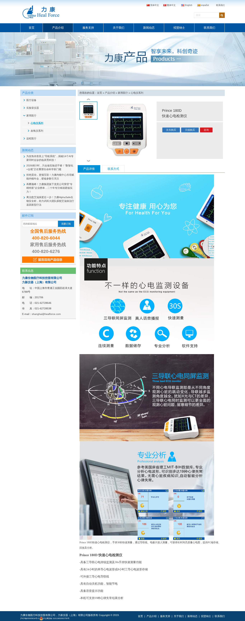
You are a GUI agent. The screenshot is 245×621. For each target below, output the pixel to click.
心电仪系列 (37, 123)
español (205, 5)
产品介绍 (58, 27)
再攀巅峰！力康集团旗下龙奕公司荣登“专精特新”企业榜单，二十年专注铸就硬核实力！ (49, 188)
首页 (31, 27)
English (188, 5)
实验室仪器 (32, 107)
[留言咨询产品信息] (48, 259)
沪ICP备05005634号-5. (29, 618)
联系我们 (220, 5)
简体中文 (154, 5)
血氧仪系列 (37, 130)
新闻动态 (149, 27)
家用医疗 (31, 115)
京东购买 (171, 129)
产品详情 (89, 168)
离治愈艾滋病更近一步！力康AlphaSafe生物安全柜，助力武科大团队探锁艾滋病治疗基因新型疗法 (50, 201)
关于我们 (118, 27)
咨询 (206, 129)
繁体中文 (171, 5)
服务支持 (88, 27)
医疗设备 (31, 100)
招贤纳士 (179, 27)
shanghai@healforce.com (46, 314)
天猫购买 (190, 129)
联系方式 (113, 168)
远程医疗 (31, 138)
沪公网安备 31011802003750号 (56, 618)
